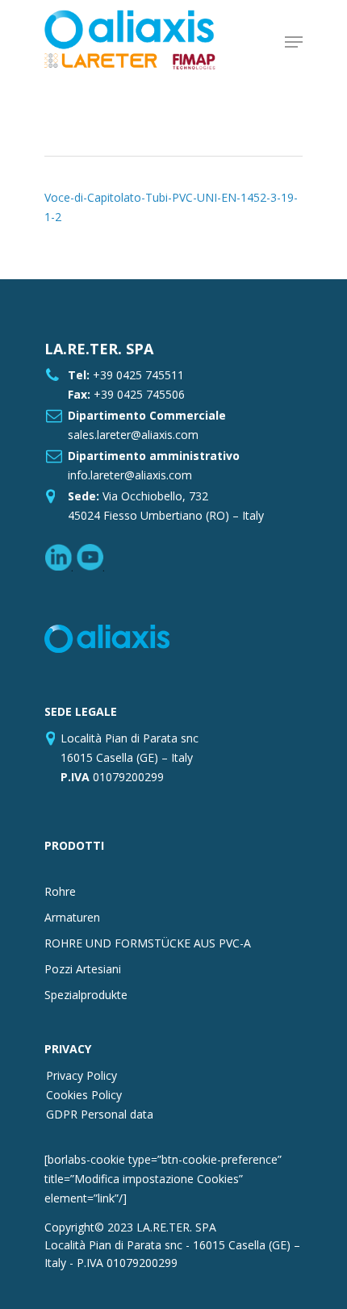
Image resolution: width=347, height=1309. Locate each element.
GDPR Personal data (99, 1114)
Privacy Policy (81, 1075)
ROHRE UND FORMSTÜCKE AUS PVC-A (147, 943)
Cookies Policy (84, 1094)
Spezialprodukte (86, 994)
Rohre (60, 891)
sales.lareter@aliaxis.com (133, 434)
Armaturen (72, 917)
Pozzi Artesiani (82, 969)
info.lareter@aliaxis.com (130, 475)
